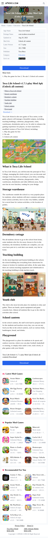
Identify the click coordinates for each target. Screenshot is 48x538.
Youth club (8, 103)
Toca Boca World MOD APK (12, 530)
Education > (18, 25)
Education (22, 55)
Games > (10, 25)
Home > (4, 25)
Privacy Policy (20, 526)
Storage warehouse (10, 94)
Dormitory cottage (10, 97)
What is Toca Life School (12, 91)
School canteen (9, 106)
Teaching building (10, 100)
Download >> (7, 112)
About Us (30, 526)
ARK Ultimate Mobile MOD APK (31, 530)
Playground (8, 109)
